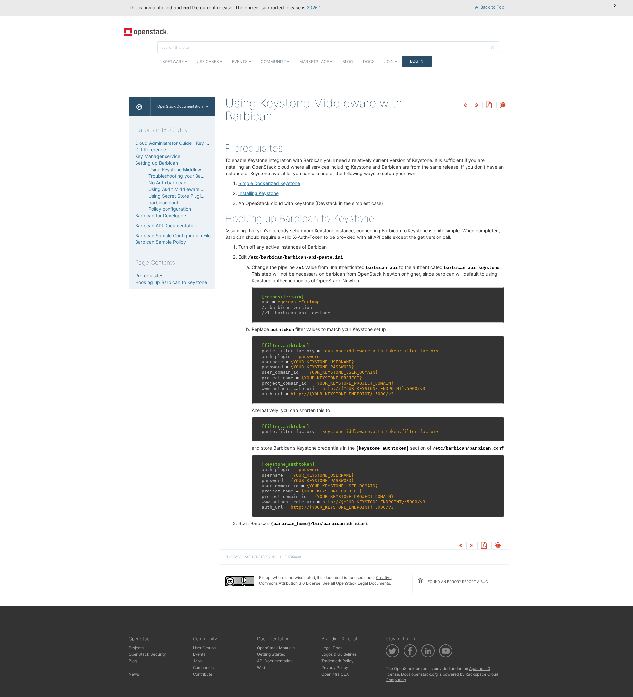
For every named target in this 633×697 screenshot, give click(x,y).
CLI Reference (150, 149)
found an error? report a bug (457, 581)
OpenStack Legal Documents (363, 583)
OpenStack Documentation (180, 106)
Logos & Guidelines (339, 654)
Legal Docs (331, 647)
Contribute (202, 674)
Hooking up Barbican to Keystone (171, 282)
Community (274, 61)
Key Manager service (157, 156)
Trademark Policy (337, 660)
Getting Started (271, 654)
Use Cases (208, 61)
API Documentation (275, 660)
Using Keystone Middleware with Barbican (193, 169)
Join (389, 61)
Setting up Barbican (156, 163)
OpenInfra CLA (335, 674)
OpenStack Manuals (276, 647)
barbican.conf (163, 202)
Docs (369, 61)
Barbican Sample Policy (160, 242)
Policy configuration (169, 209)
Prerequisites (149, 275)
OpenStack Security (147, 654)
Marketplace (314, 61)
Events (240, 61)
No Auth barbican (167, 182)
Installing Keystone (258, 193)
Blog (347, 61)
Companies (203, 667)
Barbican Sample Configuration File (173, 235)
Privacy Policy (334, 667)
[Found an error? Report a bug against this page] (502, 105)
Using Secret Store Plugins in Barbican (189, 196)
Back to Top (491, 7)
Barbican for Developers (161, 215)
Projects (136, 647)
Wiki (261, 667)
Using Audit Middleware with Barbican (189, 189)
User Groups (204, 647)
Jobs (197, 660)
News (134, 674)
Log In (416, 61)
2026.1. (314, 7)
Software (173, 61)
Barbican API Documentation (166, 225)
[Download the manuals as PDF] (488, 105)
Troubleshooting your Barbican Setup (188, 176)
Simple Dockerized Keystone (269, 183)
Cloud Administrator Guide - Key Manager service (188, 143)
